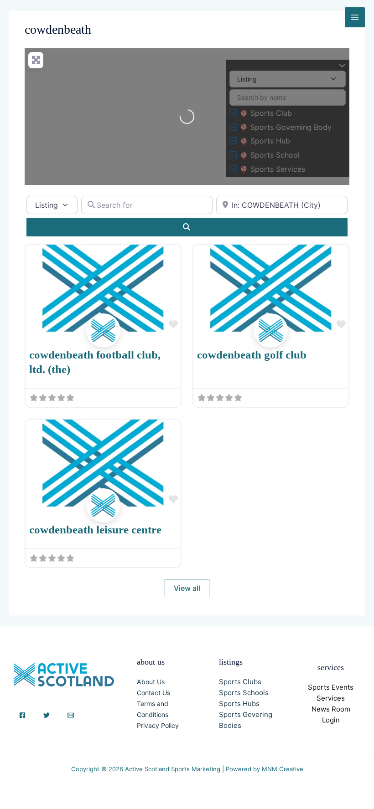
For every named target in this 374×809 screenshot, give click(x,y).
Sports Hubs (239, 703)
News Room (331, 709)
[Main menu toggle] (355, 17)
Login (331, 720)
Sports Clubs (240, 681)
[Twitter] (46, 715)
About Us (151, 682)
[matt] (103, 340)
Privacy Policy (158, 725)
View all (187, 588)
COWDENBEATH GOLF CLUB (251, 354)
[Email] (70, 715)
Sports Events (330, 687)
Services (331, 698)
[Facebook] (22, 715)
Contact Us (153, 692)
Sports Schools (244, 692)
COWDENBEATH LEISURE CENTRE (95, 529)
